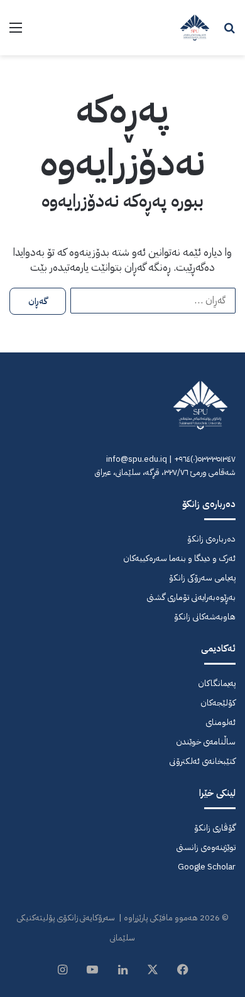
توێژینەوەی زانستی (206, 847)
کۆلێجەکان (218, 702)
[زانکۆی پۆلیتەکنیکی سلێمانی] (195, 27)
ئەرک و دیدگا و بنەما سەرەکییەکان (179, 558)
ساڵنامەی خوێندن (206, 741)
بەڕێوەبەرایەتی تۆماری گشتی (191, 597)
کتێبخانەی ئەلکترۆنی (202, 761)
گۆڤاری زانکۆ (215, 827)
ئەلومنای (220, 722)
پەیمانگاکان (217, 683)
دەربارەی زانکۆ (211, 538)
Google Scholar (207, 866)
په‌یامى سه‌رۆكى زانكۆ (202, 577)
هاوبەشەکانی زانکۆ (205, 616)
